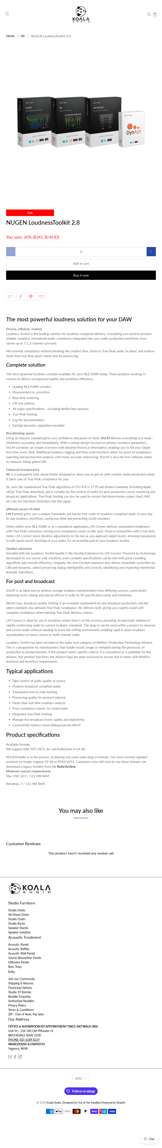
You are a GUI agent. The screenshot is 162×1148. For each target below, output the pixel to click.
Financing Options (20, 987)
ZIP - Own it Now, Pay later (26, 1014)
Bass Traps (15, 966)
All (23, 35)
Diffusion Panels (18, 962)
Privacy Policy (17, 1005)
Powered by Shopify (113, 1102)
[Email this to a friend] (41, 296)
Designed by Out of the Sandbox (81, 1102)
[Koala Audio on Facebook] (15, 1057)
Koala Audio (54, 1102)
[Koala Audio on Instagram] (20, 1057)
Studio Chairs (17, 919)
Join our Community (21, 979)
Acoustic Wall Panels (21, 953)
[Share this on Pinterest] (31, 296)
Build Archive (66, 766)
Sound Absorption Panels (24, 958)
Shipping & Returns (20, 983)
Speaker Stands (18, 928)
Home (10, 35)
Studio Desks (16, 910)
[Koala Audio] (81, 14)
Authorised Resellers (21, 1001)
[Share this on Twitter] (10, 296)
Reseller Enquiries (19, 996)
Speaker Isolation (19, 932)
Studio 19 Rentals (19, 992)
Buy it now (81, 275)
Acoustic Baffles (18, 949)
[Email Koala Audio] (10, 1057)
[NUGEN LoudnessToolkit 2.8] (81, 122)
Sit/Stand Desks (18, 914)
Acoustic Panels (18, 944)
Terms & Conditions (21, 1010)
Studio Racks (16, 923)
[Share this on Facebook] (20, 296)
